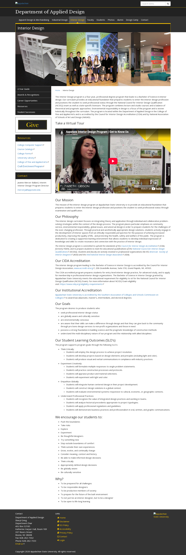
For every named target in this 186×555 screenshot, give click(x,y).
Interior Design (77, 19)
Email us (20, 543)
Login (62, 540)
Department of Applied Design (50, 12)
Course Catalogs (26, 149)
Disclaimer (64, 521)
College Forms (25, 153)
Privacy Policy (66, 532)
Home (57, 90)
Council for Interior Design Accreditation (140, 245)
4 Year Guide (23, 89)
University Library (27, 157)
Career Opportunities (27, 100)
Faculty (90, 19)
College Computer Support (31, 145)
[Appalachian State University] (53, 3)
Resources (22, 106)
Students (101, 19)
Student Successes (26, 112)
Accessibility (65, 529)
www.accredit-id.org (84, 268)
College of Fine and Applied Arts (33, 162)
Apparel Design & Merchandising (34, 19)
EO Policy (64, 525)
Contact (144, 19)
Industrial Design (60, 19)
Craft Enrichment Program (31, 166)
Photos (111, 19)
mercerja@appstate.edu (29, 189)
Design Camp (132, 19)
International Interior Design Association (105, 254)
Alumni (120, 19)
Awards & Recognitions (28, 94)
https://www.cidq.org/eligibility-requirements (82, 284)
